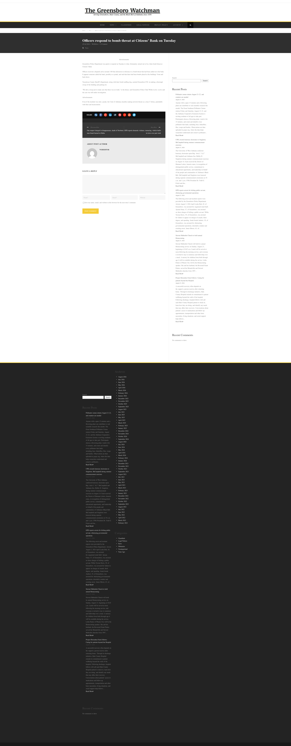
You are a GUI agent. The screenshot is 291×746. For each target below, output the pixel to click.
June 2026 (121, 382)
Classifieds (126, 25)
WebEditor (95, 44)
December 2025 (123, 398)
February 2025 (123, 425)
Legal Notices (143, 25)
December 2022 (123, 496)
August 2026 (122, 377)
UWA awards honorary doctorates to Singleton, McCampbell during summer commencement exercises (191, 142)
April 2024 (121, 453)
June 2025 (121, 415)
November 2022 (123, 498)
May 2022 (121, 515)
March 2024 (122, 455)
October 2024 (122, 436)
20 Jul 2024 (86, 44)
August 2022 (122, 507)
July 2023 (121, 477)
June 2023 (121, 480)
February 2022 (123, 523)
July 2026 (121, 379)
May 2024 (121, 450)
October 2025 (122, 404)
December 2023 (123, 463)
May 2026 (121, 385)
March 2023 (122, 488)
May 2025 (121, 417)
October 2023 (122, 469)
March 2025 (122, 423)
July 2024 (121, 444)
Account (177, 25)
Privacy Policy (161, 25)
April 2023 (121, 485)
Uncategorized (122, 549)
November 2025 (123, 401)
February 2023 (123, 490)
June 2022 (121, 512)
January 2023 (122, 493)
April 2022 (121, 517)
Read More (179, 135)
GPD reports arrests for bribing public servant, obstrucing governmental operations (98, 533)
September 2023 (123, 471)
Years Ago (121, 552)
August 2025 (122, 409)
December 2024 (123, 431)
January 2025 (122, 428)
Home (102, 25)
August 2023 (122, 474)
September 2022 (123, 504)
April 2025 (121, 420)
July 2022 (121, 509)
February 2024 (123, 458)
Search (174, 78)
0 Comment (103, 44)
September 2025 (123, 406)
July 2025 (121, 412)
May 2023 (121, 482)
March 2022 (122, 520)
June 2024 (121, 447)
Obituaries (121, 546)
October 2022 (122, 501)
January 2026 (122, 396)
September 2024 (123, 439)
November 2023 (123, 466)
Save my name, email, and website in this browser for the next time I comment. (110, 202)
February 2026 (123, 393)
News (112, 25)
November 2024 (123, 434)
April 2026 (121, 387)
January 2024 (122, 461)
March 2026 (122, 390)
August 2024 (122, 442)
